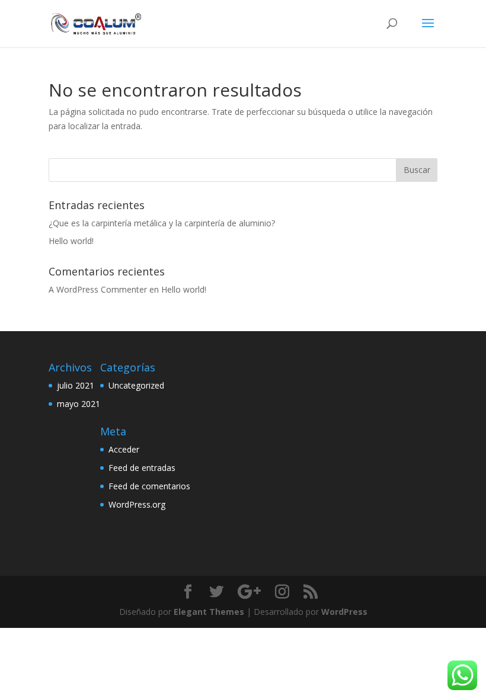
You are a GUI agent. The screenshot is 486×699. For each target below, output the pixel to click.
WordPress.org (136, 504)
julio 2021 (75, 385)
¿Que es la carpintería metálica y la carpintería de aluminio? (162, 223)
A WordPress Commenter (98, 289)
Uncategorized (136, 385)
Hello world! (71, 240)
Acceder (123, 449)
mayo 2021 (78, 403)
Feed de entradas (141, 467)
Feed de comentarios (149, 486)
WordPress (344, 611)
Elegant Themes (209, 611)
